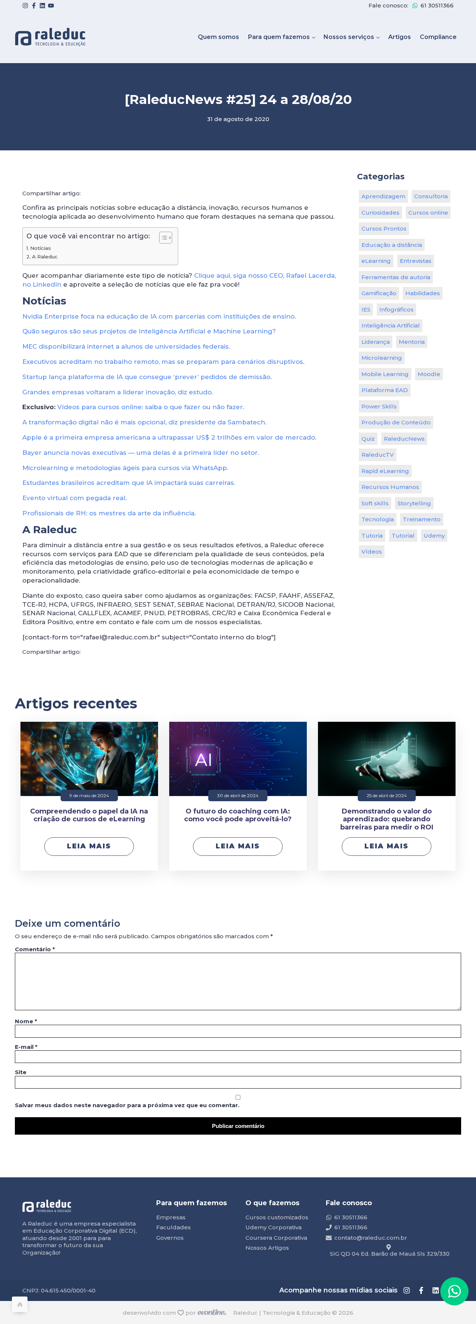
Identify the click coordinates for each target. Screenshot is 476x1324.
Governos (170, 1237)
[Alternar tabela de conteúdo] (162, 237)
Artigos (399, 36)
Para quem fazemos (279, 36)
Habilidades (422, 293)
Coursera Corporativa (276, 1237)
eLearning (376, 260)
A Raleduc (45, 257)
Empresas (171, 1217)
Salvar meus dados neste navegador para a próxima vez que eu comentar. (127, 1105)
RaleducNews (404, 438)
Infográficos (396, 309)
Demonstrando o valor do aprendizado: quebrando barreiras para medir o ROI (386, 819)
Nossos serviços (349, 36)
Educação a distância (391, 244)
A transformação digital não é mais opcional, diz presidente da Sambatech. (144, 422)
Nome (26, 1021)
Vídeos (371, 551)
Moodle (429, 374)
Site (20, 1072)
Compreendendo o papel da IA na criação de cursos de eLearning (89, 816)
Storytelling (414, 503)
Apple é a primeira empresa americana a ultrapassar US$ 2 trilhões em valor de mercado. (169, 437)
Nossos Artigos (267, 1247)
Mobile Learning (385, 374)
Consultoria (431, 196)
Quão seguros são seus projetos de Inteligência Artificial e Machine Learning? (149, 331)
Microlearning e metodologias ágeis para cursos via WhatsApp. (125, 468)
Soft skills (375, 503)
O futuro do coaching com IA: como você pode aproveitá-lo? (238, 816)
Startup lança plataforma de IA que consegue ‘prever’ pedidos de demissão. (147, 377)
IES (365, 309)
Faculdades (173, 1227)
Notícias (40, 248)
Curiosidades (380, 212)
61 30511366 (437, 5)
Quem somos (218, 36)
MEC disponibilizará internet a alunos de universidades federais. (126, 346)
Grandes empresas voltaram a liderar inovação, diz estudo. (117, 392)
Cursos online (428, 212)
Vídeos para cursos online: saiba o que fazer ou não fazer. (150, 407)
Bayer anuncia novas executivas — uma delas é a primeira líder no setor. (140, 452)
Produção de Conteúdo (396, 422)
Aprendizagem (383, 196)
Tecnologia (377, 519)
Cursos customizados (276, 1217)
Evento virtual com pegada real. (74, 498)
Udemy (434, 535)
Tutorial (403, 535)
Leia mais (89, 846)
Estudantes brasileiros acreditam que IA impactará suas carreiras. (128, 482)
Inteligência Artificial (390, 325)
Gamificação (378, 293)
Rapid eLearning (385, 471)
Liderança (375, 341)
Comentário (35, 949)
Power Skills (379, 406)
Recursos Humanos (390, 486)
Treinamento (422, 519)
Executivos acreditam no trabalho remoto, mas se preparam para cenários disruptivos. (163, 361)
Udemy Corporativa (273, 1227)
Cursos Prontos (383, 228)
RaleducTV (377, 454)
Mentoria (412, 341)
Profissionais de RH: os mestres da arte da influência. (109, 513)
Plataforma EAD (384, 390)
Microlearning (381, 357)
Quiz (368, 438)
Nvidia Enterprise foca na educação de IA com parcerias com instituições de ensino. (159, 316)
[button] (454, 1291)
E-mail (26, 1046)
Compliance (438, 36)
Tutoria (372, 535)
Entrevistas (415, 260)
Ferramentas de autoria (395, 277)
